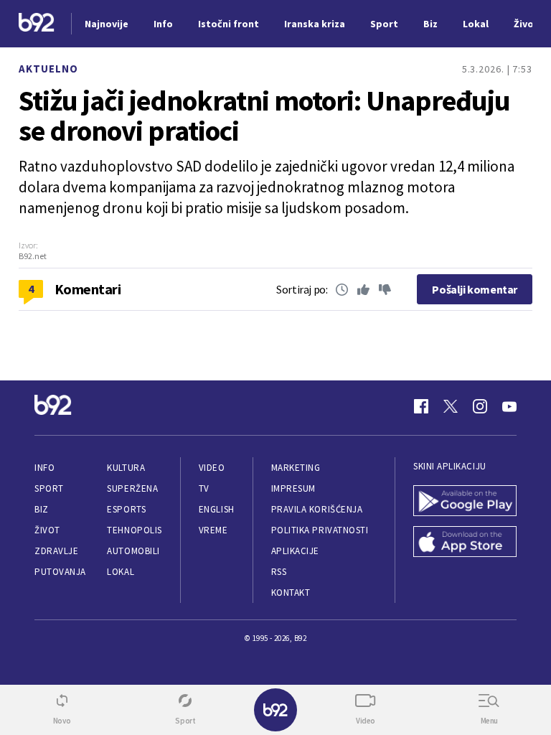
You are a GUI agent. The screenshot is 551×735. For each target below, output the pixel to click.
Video (212, 468)
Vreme (213, 530)
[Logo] (37, 24)
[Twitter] (450, 406)
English (217, 509)
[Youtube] (509, 406)
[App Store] (465, 543)
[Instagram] (480, 406)
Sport (49, 488)
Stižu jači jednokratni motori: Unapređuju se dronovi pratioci (264, 115)
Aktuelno (48, 68)
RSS (279, 572)
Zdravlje (56, 551)
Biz (41, 509)
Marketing (296, 468)
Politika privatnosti (320, 530)
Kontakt (291, 592)
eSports (126, 509)
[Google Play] (465, 502)
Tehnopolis (134, 530)
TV (204, 488)
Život (47, 530)
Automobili (133, 551)
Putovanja (60, 572)
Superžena (132, 488)
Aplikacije (295, 551)
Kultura (126, 468)
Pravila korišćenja (317, 509)
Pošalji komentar (474, 289)
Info (44, 468)
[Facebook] (421, 406)
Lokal (120, 572)
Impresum (293, 488)
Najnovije (106, 23)
